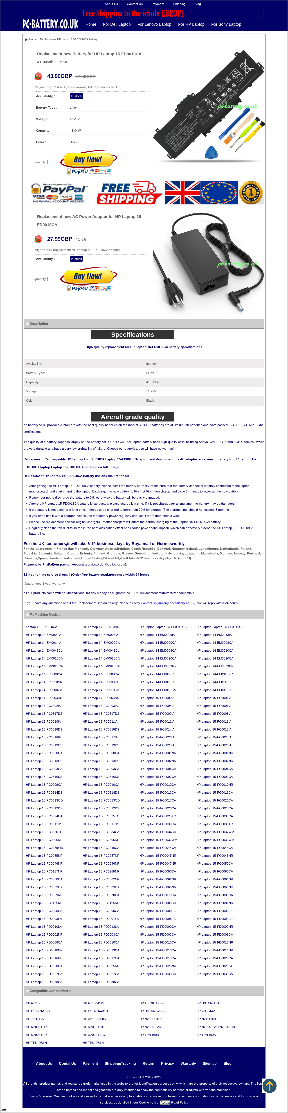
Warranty (188, 1063)
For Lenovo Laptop (154, 24)
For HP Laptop (191, 24)
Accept (165, 1102)
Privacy (167, 1063)
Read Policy (179, 1102)
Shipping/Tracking (120, 1063)
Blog (198, 4)
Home (91, 24)
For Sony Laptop (226, 24)
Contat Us (67, 1063)
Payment (158, 4)
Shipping (179, 4)
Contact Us (135, 4)
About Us (111, 4)
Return (148, 1063)
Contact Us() (168, 603)
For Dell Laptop (117, 24)
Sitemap (210, 1063)
